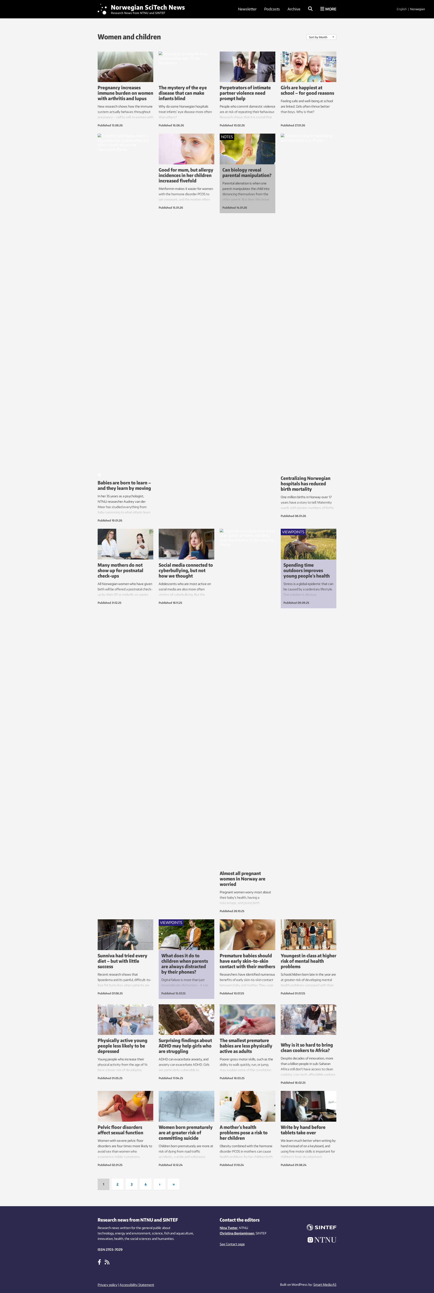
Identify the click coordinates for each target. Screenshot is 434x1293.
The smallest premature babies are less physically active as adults (246, 1045)
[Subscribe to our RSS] (107, 1262)
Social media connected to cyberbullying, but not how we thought (186, 570)
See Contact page (232, 1244)
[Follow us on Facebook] (99, 1262)
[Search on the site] (310, 9)
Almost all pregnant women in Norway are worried (242, 878)
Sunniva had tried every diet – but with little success (122, 961)
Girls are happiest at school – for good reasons (307, 90)
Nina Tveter (229, 1228)
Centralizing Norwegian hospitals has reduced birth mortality (305, 483)
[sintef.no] (318, 1228)
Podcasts (272, 9)
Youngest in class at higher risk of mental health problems (308, 961)
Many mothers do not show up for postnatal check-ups (120, 570)
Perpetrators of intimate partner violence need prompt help (245, 93)
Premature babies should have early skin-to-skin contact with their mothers (247, 961)
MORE (330, 9)
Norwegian (417, 9)
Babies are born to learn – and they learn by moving (124, 485)
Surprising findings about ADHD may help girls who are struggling (185, 1045)
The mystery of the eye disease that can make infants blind (183, 93)
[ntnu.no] (318, 1240)
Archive (294, 9)
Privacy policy (107, 1285)
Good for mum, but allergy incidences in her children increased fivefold (186, 175)
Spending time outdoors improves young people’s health (306, 570)
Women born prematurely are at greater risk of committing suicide (186, 1132)
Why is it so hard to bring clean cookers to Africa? (307, 1047)
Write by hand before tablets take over (303, 1129)
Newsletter (247, 9)
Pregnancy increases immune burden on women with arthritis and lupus (125, 93)
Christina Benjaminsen (237, 1233)
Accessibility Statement (137, 1285)
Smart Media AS (324, 1284)
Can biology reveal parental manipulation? (246, 172)
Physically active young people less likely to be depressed (122, 1045)
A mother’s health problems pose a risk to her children (244, 1132)
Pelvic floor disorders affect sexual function (120, 1129)
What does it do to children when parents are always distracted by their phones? (184, 963)
